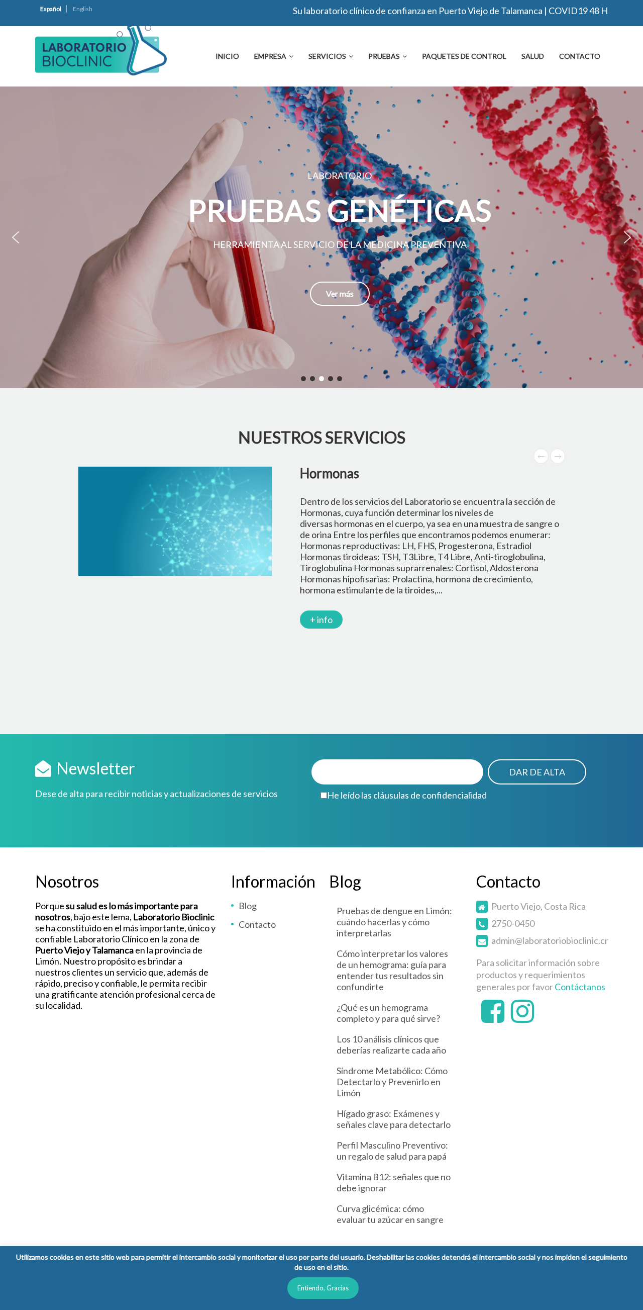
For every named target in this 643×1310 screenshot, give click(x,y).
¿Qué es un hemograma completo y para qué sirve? (388, 1013)
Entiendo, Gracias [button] (323, 1288)
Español (50, 9)
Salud (532, 56)
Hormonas (329, 473)
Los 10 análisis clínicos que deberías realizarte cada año (391, 1044)
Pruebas (384, 56)
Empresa (270, 56)
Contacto (579, 56)
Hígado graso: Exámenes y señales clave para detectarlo (394, 1119)
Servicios (327, 56)
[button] (321, 237)
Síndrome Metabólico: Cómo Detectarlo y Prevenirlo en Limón (392, 1081)
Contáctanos (580, 986)
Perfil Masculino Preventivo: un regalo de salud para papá (392, 1151)
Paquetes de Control (464, 56)
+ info (321, 619)
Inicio (227, 56)
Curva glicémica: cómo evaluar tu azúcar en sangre (390, 1214)
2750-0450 (512, 923)
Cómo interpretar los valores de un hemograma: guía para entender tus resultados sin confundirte (392, 970)
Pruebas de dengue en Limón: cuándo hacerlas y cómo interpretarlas (394, 921)
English (82, 9)
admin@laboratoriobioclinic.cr (549, 940)
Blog (248, 905)
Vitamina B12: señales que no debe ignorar (394, 1182)
